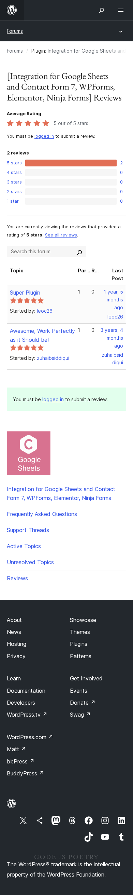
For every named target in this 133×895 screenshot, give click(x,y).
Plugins (78, 643)
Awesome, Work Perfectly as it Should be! (42, 335)
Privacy (16, 656)
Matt (16, 749)
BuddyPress (25, 773)
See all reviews (61, 235)
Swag (80, 714)
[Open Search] (101, 10)
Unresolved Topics (30, 562)
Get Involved (86, 678)
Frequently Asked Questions (42, 514)
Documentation (26, 690)
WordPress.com (30, 737)
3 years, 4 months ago (112, 338)
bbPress (20, 761)
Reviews (17, 578)
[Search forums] (79, 251)
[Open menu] (122, 10)
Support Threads (28, 530)
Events (78, 690)
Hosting (16, 643)
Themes (80, 631)
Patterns (80, 656)
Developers (21, 702)
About (14, 619)
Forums (15, 31)
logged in (44, 136)
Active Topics (24, 546)
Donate (82, 702)
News (14, 631)
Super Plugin (25, 292)
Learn (14, 678)
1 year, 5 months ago (113, 299)
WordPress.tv (27, 714)
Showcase (83, 619)
